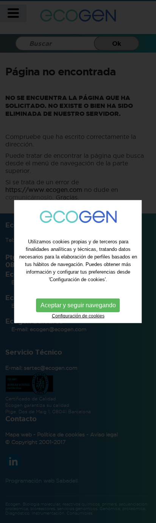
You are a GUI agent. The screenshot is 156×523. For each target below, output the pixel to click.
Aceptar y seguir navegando (78, 305)
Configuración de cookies (78, 316)
